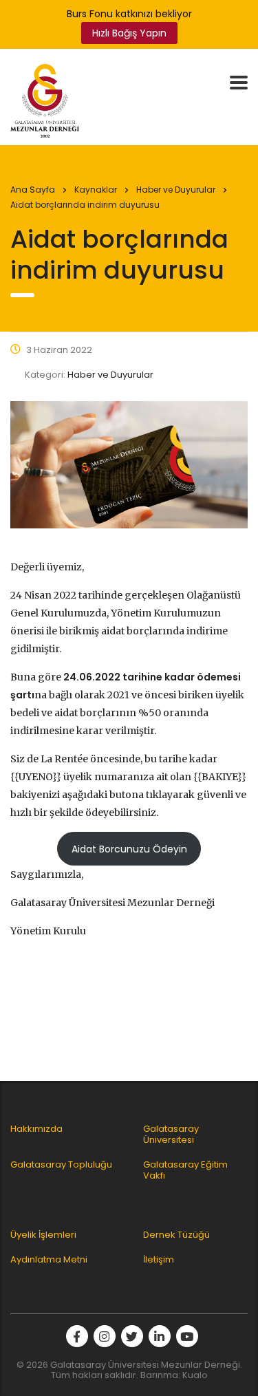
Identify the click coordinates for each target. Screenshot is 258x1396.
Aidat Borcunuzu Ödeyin (129, 849)
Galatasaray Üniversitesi (171, 1135)
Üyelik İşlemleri (43, 1235)
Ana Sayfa (32, 189)
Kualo (195, 1375)
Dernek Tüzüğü (176, 1235)
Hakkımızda (36, 1129)
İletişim (158, 1259)
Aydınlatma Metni (48, 1259)
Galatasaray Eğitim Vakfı (185, 1170)
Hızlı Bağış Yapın (129, 33)
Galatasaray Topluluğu (61, 1164)
